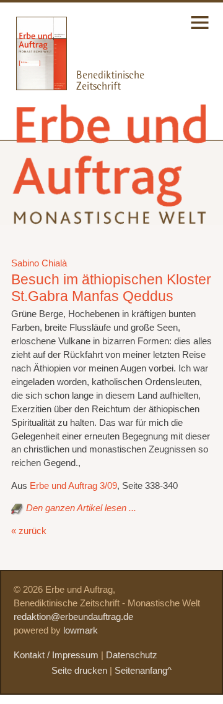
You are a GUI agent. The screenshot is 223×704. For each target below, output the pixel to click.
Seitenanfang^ (143, 671)
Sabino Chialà (39, 263)
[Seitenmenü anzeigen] (200, 30)
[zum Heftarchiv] (33, 87)
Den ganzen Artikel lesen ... (81, 508)
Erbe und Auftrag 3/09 (73, 486)
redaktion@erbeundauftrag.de (73, 617)
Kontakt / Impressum (56, 655)
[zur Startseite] (111, 214)
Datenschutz (131, 655)
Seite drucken (79, 671)
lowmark (80, 630)
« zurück (28, 531)
